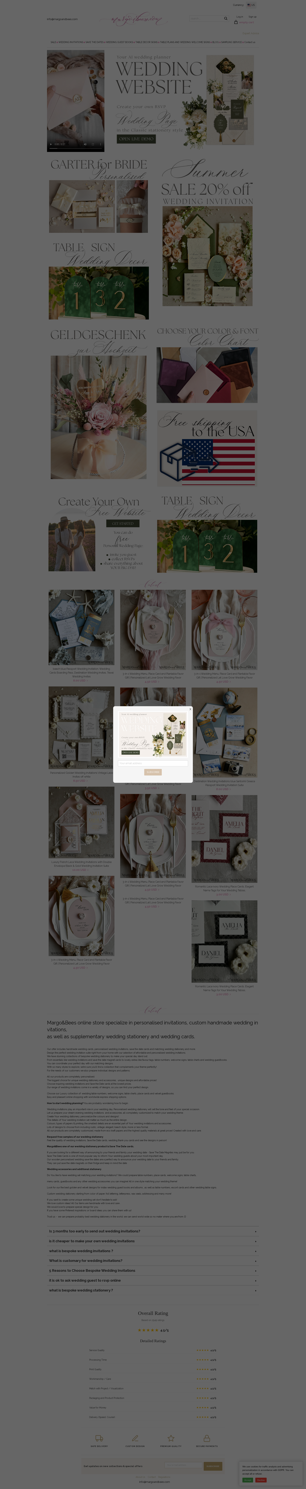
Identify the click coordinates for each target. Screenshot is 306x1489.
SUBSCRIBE (153, 772)
